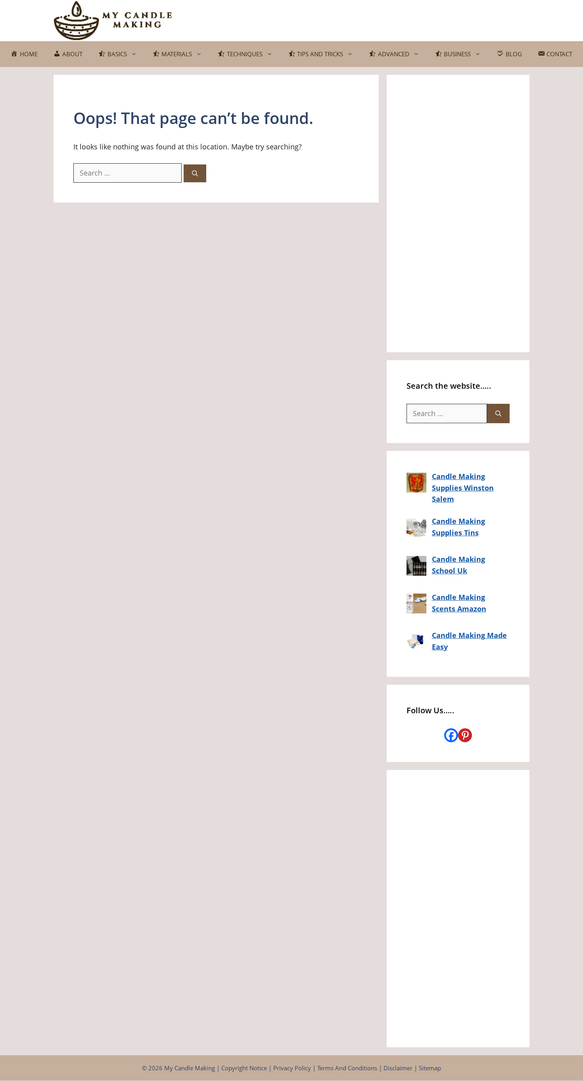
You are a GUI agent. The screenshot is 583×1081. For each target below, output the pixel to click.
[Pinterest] (465, 735)
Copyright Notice (244, 1068)
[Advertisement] (458, 213)
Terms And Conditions (347, 1068)
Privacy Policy (292, 1068)
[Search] (195, 173)
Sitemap (430, 1068)
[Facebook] (451, 735)
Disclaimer (398, 1068)
